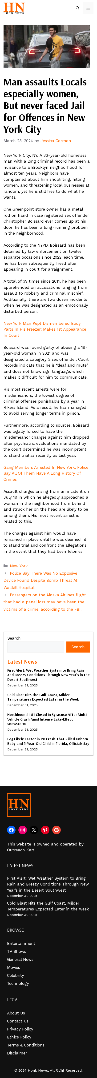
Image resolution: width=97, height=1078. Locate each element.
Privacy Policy (20, 1029)
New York (19, 566)
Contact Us (17, 1021)
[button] (77, 8)
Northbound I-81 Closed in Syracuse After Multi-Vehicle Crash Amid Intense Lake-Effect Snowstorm (47, 719)
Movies (13, 967)
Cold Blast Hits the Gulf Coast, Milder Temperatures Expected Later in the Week (43, 696)
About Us (16, 1013)
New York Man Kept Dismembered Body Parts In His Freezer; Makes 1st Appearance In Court (45, 329)
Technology (18, 983)
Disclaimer (17, 1053)
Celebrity (15, 975)
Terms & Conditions (25, 1045)
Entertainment (21, 943)
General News (20, 959)
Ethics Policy (19, 1037)
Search (14, 638)
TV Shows (16, 951)
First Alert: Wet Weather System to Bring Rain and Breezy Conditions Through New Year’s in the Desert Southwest (48, 674)
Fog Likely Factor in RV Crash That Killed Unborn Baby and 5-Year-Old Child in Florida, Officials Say (48, 741)
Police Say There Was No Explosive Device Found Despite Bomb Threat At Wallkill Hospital (40, 580)
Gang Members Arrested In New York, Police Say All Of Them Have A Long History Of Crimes (46, 473)
